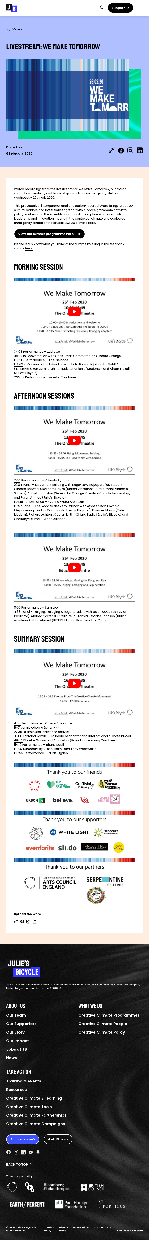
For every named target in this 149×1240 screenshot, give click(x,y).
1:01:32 (18, 749)
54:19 (17, 744)
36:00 (18, 736)
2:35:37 (19, 377)
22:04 (18, 484)
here (29, 248)
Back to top (17, 1164)
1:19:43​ (18, 364)
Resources (16, 1089)
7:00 (17, 480)
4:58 (17, 612)
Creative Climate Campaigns (35, 1124)
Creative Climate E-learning (34, 1098)
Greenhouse (124, 1230)
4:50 (17, 723)
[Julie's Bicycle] (11, 8)
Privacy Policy (63, 1229)
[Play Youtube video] (74, 312)
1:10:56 (18, 753)
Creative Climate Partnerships (36, 1115)
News (11, 1058)
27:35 (18, 732)
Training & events (23, 1081)
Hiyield (138, 1230)
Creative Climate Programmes (109, 1015)
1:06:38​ (19, 360)
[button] (102, 7)
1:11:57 (18, 506)
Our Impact (17, 1040)
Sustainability (102, 1227)
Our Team (16, 1015)
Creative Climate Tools (29, 1106)
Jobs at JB (16, 1049)
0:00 (17, 607)
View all (18, 29)
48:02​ (18, 356)
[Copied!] (111, 150)
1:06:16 (18, 502)
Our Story (15, 1032)
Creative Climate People (102, 1023)
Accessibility (80, 1227)
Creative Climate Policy (101, 1032)
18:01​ (17, 727)
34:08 (18, 351)
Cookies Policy (49, 1229)
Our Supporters (21, 1023)
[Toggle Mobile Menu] (140, 8)
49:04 (18, 740)
